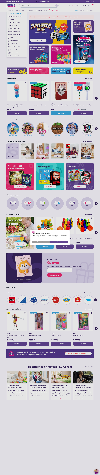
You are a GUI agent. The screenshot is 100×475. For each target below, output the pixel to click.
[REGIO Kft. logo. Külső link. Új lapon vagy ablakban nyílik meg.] (33, 232)
